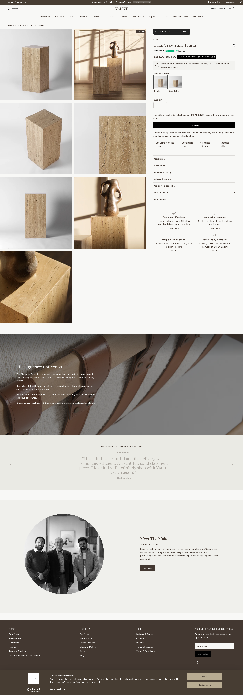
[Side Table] (175, 82)
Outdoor (123, 17)
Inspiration (153, 17)
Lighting (96, 17)
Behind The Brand (180, 17)
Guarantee (14, 642)
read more (174, 228)
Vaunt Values (86, 638)
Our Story (84, 634)
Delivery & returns (162, 179)
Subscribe (203, 654)
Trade (165, 17)
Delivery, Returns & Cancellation (24, 655)
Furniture (84, 17)
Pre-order (194, 125)
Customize (203, 685)
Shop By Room (138, 17)
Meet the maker (160, 192)
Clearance (198, 17)
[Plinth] (160, 82)
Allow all (204, 677)
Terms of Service (144, 647)
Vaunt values (159, 199)
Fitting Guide (15, 638)
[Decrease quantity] (156, 105)
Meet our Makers (88, 647)
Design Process (87, 642)
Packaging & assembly (164, 186)
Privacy (140, 642)
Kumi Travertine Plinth (35, 25)
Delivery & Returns (145, 634)
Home (10, 25)
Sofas (72, 17)
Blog (82, 655)
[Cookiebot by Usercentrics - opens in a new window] (34, 690)
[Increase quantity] (171, 105)
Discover (148, 568)
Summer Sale (44, 17)
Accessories (109, 17)
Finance (12, 647)
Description (159, 159)
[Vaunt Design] (121, 8)
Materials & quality (162, 172)
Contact (140, 638)
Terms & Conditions (18, 651)
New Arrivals (60, 17)
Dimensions (159, 165)
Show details (56, 689)
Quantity (157, 99)
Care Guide (14, 634)
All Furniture (19, 25)
